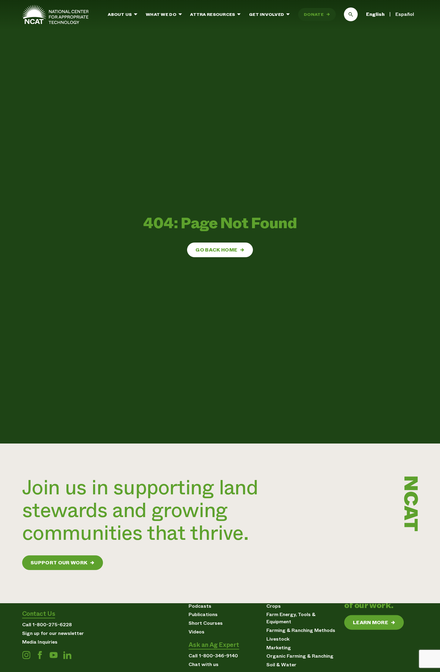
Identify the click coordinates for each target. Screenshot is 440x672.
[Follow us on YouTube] (53, 655)
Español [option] (404, 14)
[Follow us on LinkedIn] (67, 655)
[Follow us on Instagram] (26, 655)
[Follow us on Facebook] (40, 655)
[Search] (351, 14)
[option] (404, 14)
